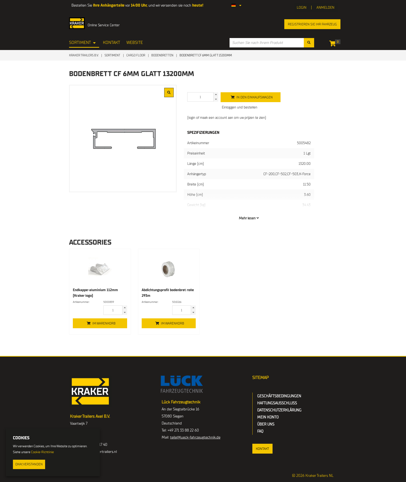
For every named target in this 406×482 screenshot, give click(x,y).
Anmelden (325, 7)
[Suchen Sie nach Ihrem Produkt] (309, 42)
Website (134, 42)
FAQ (260, 431)
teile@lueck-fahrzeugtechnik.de (195, 437)
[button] (262, 449)
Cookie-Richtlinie (42, 452)
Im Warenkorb (104, 323)
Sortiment (80, 42)
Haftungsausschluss (277, 403)
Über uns (265, 424)
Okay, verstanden (29, 464)
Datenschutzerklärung (279, 410)
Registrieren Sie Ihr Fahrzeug (312, 24)
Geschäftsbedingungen (279, 396)
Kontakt (111, 42)
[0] (334, 44)
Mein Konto (268, 417)
